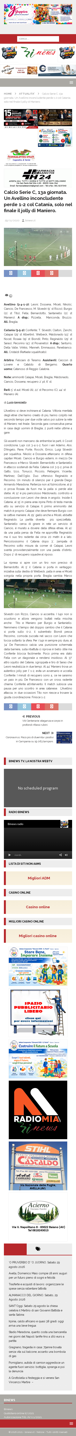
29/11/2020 (12, 220)
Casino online (39, 907)
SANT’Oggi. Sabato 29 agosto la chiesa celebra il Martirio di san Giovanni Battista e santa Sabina (35, 1310)
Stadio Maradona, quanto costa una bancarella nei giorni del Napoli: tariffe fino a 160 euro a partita (38, 1336)
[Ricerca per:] (38, 38)
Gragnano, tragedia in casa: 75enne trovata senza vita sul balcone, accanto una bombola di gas (37, 1352)
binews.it (30, 220)
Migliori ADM (39, 878)
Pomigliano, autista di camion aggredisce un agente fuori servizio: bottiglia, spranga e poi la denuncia (37, 1367)
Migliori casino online (39, 936)
